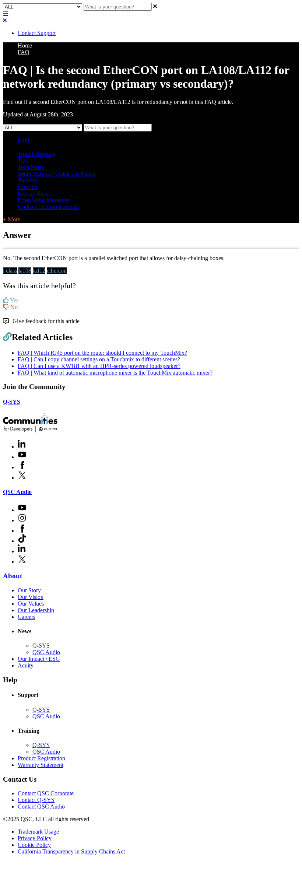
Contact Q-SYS (36, 800)
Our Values (31, 603)
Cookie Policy (34, 845)
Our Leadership (36, 610)
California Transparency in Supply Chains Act (71, 851)
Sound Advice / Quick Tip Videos (57, 174)
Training (27, 180)
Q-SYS (11, 402)
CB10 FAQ (131, 147)
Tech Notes (31, 167)
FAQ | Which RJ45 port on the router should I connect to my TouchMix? (102, 353)
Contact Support (37, 33)
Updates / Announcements (48, 207)
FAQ (23, 52)
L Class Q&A (33, 147)
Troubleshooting (37, 154)
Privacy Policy (35, 838)
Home (25, 45)
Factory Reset (34, 193)
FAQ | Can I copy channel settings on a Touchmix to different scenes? (99, 359)
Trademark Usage (38, 831)
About (12, 576)
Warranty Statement (40, 765)
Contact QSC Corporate (46, 793)
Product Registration (41, 758)
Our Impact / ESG (39, 659)
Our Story (29, 590)
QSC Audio (17, 492)
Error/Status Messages (43, 200)
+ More (11, 219)
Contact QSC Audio (41, 806)
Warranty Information (76, 147)
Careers (26, 617)
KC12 (109, 147)
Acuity (26, 665)
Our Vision (30, 597)
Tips (23, 160)
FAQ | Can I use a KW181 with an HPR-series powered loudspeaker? (99, 366)
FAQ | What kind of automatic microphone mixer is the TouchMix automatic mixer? (115, 372)
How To (27, 187)
